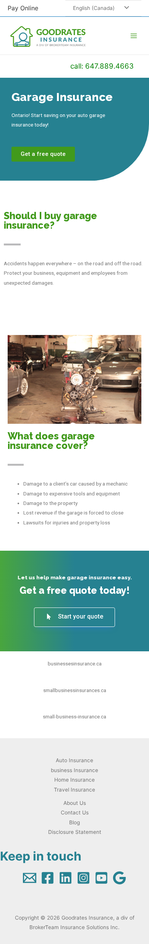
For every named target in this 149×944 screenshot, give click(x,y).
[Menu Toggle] (124, 8)
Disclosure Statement (74, 832)
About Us (74, 803)
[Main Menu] (134, 35)
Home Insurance (74, 780)
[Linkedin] (65, 878)
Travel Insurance (74, 790)
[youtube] (101, 878)
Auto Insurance (74, 760)
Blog (74, 822)
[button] (43, 154)
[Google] (119, 878)
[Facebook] (47, 878)
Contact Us (75, 812)
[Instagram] (83, 878)
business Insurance (74, 770)
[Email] (29, 878)
